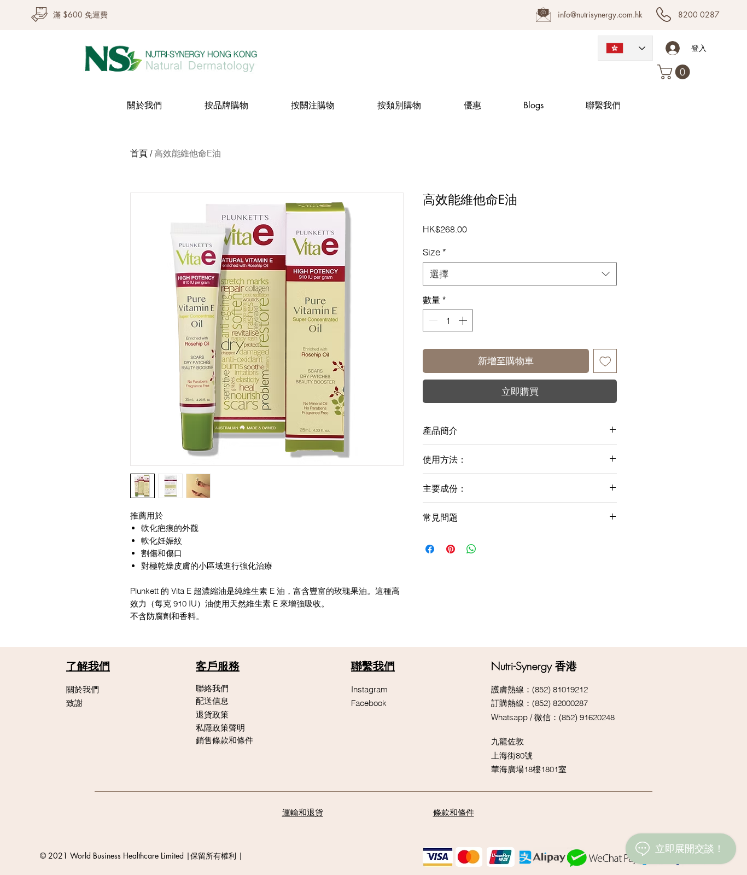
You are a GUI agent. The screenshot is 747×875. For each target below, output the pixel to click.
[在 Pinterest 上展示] (450, 549)
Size (434, 252)
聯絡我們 (212, 688)
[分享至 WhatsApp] (471, 549)
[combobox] (520, 273)
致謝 (74, 703)
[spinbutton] (448, 320)
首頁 (139, 153)
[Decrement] (432, 320)
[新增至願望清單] (605, 361)
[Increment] (463, 320)
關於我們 (82, 689)
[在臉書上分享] (429, 549)
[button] (675, 72)
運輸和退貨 (302, 812)
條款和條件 (453, 812)
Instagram (369, 689)
